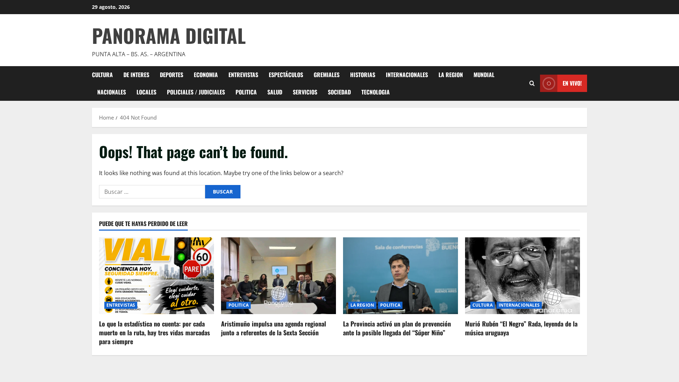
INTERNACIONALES (407, 74)
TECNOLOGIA (375, 92)
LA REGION (451, 74)
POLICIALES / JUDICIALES (196, 92)
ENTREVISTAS (243, 74)
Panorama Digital (169, 35)
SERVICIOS (305, 92)
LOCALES (146, 92)
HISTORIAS (362, 74)
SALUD (274, 92)
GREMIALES (327, 74)
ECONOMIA (206, 74)
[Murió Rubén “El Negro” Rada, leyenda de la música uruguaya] (522, 275)
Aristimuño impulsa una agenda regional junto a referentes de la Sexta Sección (273, 328)
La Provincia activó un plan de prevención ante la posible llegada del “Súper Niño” (397, 328)
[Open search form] (532, 83)
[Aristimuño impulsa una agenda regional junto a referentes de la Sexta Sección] (278, 275)
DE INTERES (136, 74)
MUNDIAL (484, 74)
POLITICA (246, 92)
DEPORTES (171, 74)
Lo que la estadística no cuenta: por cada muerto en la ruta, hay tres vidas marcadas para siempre (154, 332)
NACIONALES (111, 92)
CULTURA (102, 74)
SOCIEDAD (339, 92)
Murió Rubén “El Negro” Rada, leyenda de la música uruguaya (521, 328)
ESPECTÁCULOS (286, 74)
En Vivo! (572, 83)
